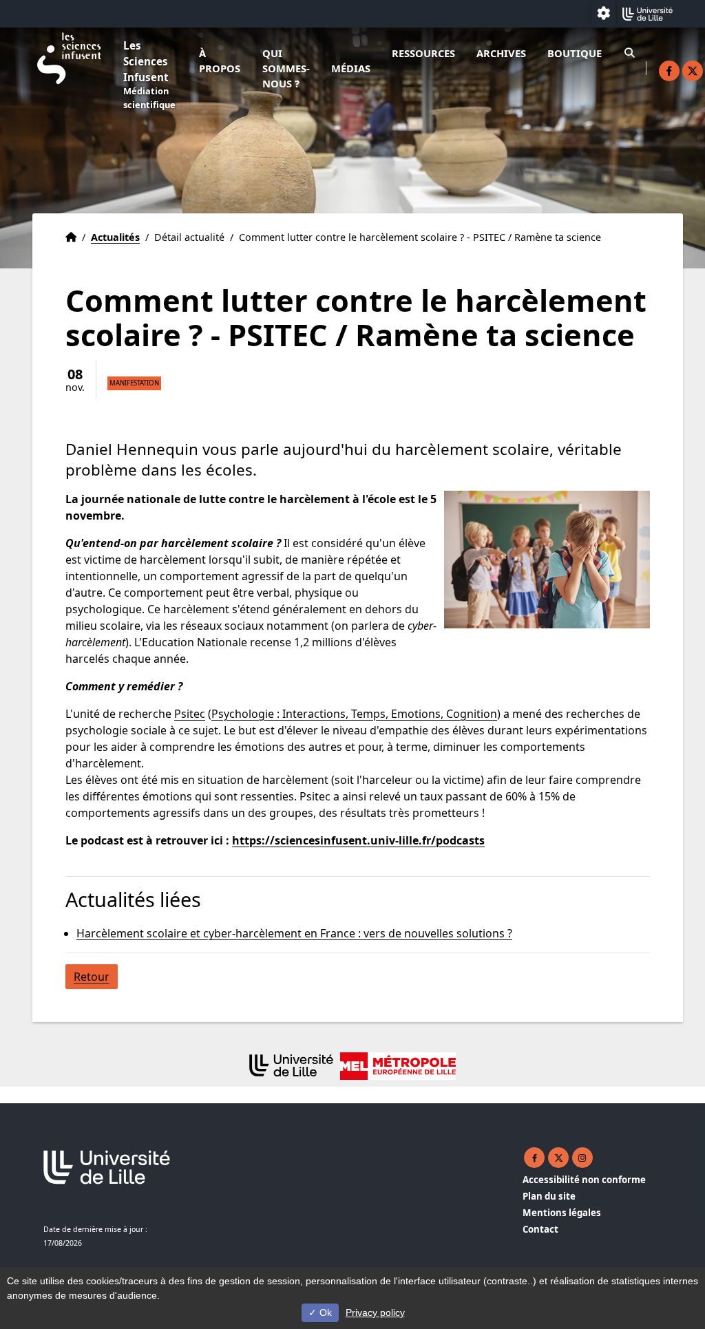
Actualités (115, 237)
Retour (91, 976)
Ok (324, 1312)
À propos (219, 60)
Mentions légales (562, 1212)
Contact (540, 1229)
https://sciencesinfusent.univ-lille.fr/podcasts (358, 840)
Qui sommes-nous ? (286, 68)
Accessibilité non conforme (584, 1179)
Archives (501, 53)
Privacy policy (375, 1312)
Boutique (574, 53)
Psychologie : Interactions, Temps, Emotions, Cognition (354, 713)
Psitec (189, 713)
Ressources (423, 53)
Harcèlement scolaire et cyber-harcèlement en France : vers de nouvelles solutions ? (294, 933)
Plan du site (549, 1196)
